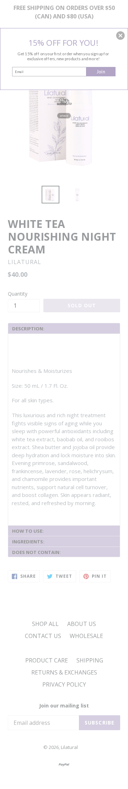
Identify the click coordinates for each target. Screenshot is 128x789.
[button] (120, 35)
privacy (64, 115)
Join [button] (100, 71)
